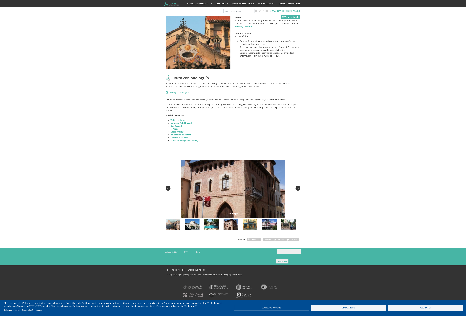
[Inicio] (171, 3)
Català (273, 11)
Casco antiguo (177, 131)
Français (296, 11)
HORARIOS (237, 274)
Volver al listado (291, 17)
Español (280, 11)
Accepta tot (425, 308)
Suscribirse (282, 261)
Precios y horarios (243, 26)
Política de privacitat (11, 310)
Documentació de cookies (32, 310)
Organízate (263, 4)
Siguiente (297, 188)
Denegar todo (348, 308)
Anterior (168, 188)
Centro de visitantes (197, 4)
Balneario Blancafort (181, 134)
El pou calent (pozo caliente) (184, 140)
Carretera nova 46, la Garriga (216, 274)
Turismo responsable (288, 3)
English (289, 11)
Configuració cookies (271, 308)
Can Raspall (176, 126)
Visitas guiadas (178, 120)
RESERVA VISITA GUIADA (243, 3)
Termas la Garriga (179, 137)
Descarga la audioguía (179, 92)
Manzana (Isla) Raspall (181, 123)
